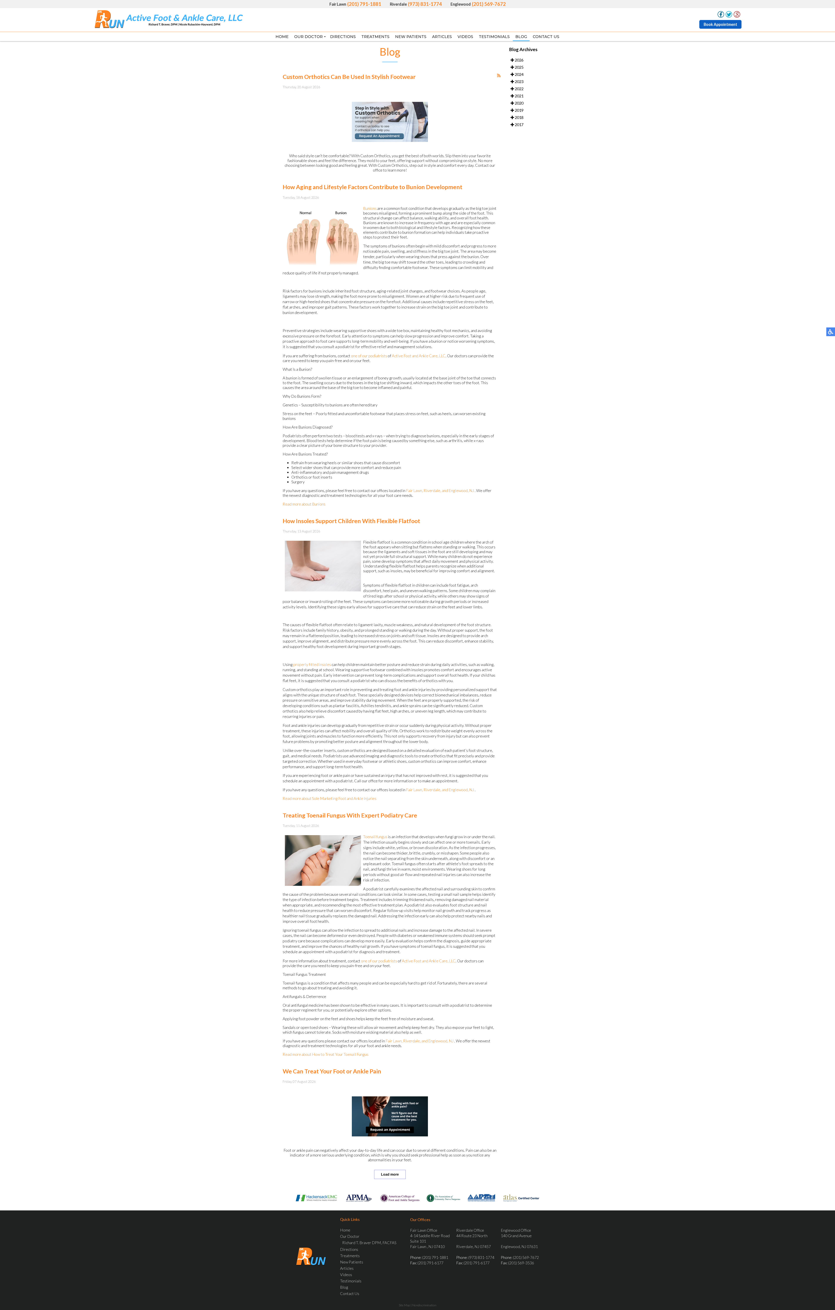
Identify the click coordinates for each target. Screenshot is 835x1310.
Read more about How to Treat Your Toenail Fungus (325, 1054)
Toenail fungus (375, 836)
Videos (465, 36)
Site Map (404, 1305)
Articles (442, 36)
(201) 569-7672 (489, 4)
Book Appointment (720, 24)
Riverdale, (433, 490)
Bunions (370, 208)
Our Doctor (308, 36)
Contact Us (546, 36)
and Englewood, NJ (458, 490)
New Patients (410, 36)
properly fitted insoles (312, 664)
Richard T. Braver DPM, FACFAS (369, 1242)
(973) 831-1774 (425, 4)
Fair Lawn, (415, 490)
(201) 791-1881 (364, 4)
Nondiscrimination (424, 1305)
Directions (343, 36)
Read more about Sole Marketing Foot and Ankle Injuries (329, 798)
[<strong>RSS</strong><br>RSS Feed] (499, 75)
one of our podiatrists (369, 355)
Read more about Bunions (304, 504)
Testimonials (494, 36)
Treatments (375, 36)
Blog (521, 36)
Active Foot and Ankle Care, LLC (419, 355)
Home (282, 36)
